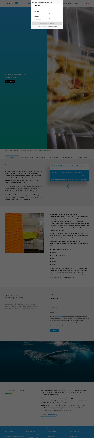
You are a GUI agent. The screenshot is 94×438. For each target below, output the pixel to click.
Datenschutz (39, 26)
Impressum (45, 26)
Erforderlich (46, 7)
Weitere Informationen (52, 26)
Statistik (46, 18)
